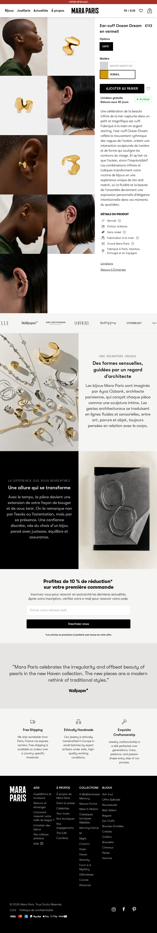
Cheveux (107, 847)
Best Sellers (109, 810)
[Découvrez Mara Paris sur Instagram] (113, 909)
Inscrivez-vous (78, 624)
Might (82, 838)
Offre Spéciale (111, 799)
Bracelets (108, 842)
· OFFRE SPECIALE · (78, 2)
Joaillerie (23, 10)
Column (84, 843)
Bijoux (9, 10)
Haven (83, 854)
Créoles (107, 831)
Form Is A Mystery (85, 867)
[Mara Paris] (85, 10)
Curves (83, 879)
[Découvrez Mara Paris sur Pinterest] (134, 909)
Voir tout (107, 794)
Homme (107, 858)
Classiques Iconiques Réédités (86, 818)
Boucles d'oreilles (112, 826)
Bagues (106, 815)
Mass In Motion (88, 809)
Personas (85, 885)
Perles (106, 852)
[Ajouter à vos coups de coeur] (148, 88)
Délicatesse (86, 874)
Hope (82, 849)
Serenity (84, 859)
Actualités (41, 10)
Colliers (107, 836)
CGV (13, 910)
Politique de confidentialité (36, 910)
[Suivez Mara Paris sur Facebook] (125, 909)
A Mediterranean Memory (89, 796)
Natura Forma (88, 803)
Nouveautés (109, 804)
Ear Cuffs (108, 820)
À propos (57, 10)
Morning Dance (89, 827)
